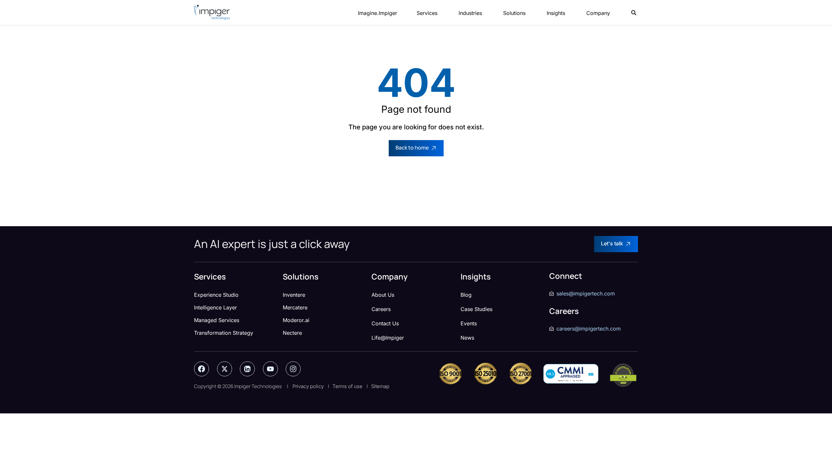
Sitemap (380, 386)
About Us (382, 295)
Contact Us (385, 323)
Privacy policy (308, 386)
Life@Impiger (387, 337)
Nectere (292, 333)
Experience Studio (216, 295)
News (467, 337)
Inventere (294, 295)
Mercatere (295, 307)
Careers (381, 309)
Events (469, 323)
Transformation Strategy (223, 333)
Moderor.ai (296, 320)
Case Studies (476, 309)
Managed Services (216, 320)
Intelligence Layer (215, 307)
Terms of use (347, 386)
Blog (466, 295)
